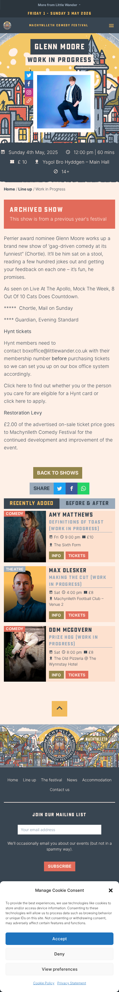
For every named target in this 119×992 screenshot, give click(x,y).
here (21, 385)
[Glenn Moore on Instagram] (29, 92)
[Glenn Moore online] (29, 101)
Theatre (15, 569)
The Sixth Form (67, 544)
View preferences (59, 969)
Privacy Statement (71, 983)
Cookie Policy (44, 983)
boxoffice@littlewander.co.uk (54, 351)
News (72, 779)
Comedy (14, 513)
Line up (25, 189)
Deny (59, 954)
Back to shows (57, 473)
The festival (51, 779)
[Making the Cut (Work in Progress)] (25, 594)
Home (9, 189)
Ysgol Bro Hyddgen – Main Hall (76, 162)
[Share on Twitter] (60, 488)
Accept (59, 938)
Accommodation (97, 779)
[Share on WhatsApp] (83, 488)
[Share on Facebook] (71, 488)
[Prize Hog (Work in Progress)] (25, 654)
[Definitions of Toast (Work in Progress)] (25, 537)
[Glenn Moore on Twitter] (29, 75)
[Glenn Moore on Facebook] (29, 84)
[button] (110, 890)
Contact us (59, 789)
